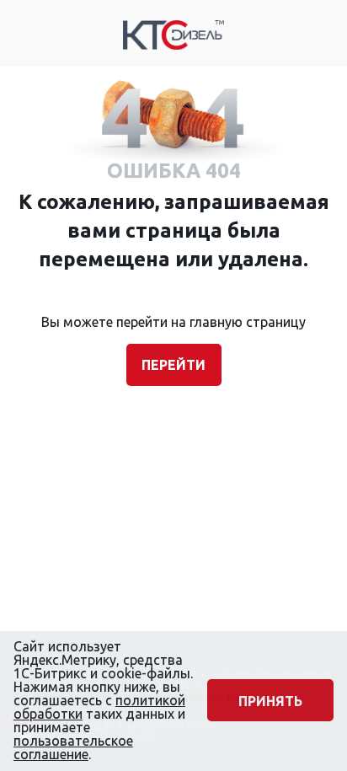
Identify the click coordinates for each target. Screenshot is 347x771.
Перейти (173, 364)
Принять (270, 701)
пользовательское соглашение (73, 747)
